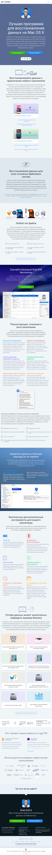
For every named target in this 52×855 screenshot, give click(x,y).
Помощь (17, 841)
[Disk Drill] (5, 2)
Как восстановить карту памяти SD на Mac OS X (26, 120)
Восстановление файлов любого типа (26, 259)
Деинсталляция (33, 841)
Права (39, 841)
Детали (43, 851)
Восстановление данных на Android (23, 141)
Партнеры (22, 841)
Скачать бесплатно (17, 821)
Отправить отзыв (23, 834)
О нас (13, 841)
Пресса (26, 841)
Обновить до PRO (34, 821)
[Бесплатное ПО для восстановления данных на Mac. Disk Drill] (22, 59)
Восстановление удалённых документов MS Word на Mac (26, 146)
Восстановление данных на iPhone (23, 115)
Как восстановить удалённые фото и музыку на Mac (26, 150)
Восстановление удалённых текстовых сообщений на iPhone (26, 124)
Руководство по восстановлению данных (26, 713)
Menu (48, 1)
